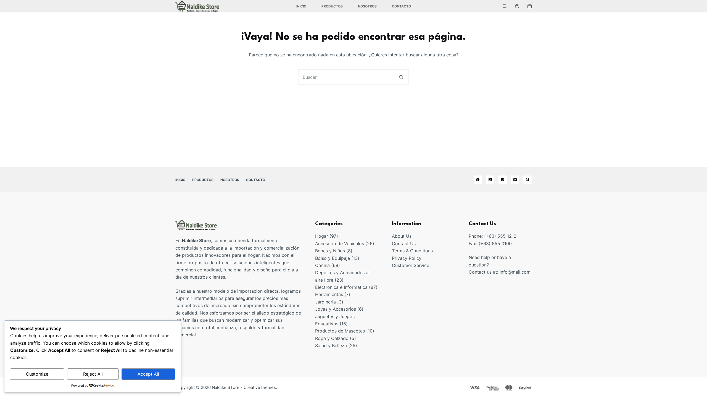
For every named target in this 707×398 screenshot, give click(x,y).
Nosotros (367, 6)
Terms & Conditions (412, 250)
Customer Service (410, 265)
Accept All (148, 374)
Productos (332, 6)
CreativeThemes (260, 387)
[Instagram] (502, 180)
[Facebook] (478, 180)
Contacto (401, 6)
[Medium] (527, 180)
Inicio (301, 6)
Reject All (93, 374)
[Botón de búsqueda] (401, 77)
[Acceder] (517, 6)
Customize (37, 374)
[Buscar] (505, 6)
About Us (401, 236)
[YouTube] (515, 180)
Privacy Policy (406, 258)
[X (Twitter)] (490, 180)
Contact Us (404, 243)
